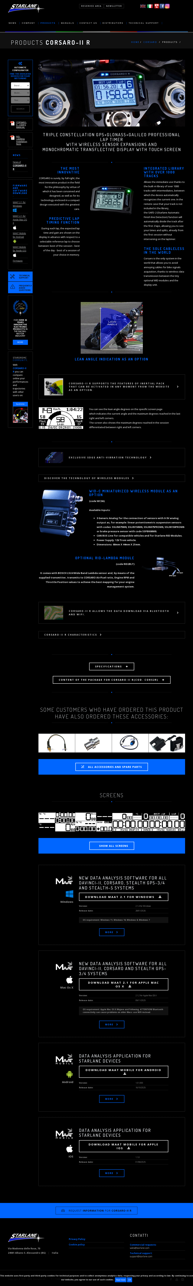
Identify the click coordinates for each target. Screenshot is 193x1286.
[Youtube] (156, 6)
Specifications (109, 666)
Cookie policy (77, 1244)
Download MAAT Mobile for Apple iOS (124, 1146)
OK (129, 1279)
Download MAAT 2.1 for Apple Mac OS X (123, 984)
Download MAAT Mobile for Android (124, 1070)
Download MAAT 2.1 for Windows (120, 897)
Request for (100, 1210)
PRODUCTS (48, 23)
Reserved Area (91, 6)
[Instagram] (167, 6)
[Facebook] (162, 6)
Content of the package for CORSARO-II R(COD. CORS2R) (109, 679)
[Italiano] (150, 6)
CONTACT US (88, 23)
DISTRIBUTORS (113, 23)
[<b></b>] (57, 821)
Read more (120, 1279)
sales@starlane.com (139, 1248)
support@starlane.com (141, 1256)
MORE (109, 932)
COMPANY (28, 23)
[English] (143, 6)
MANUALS (67, 23)
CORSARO (150, 42)
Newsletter (114, 6)
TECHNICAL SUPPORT (144, 23)
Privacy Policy (77, 1239)
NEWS (13, 23)
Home (135, 42)
